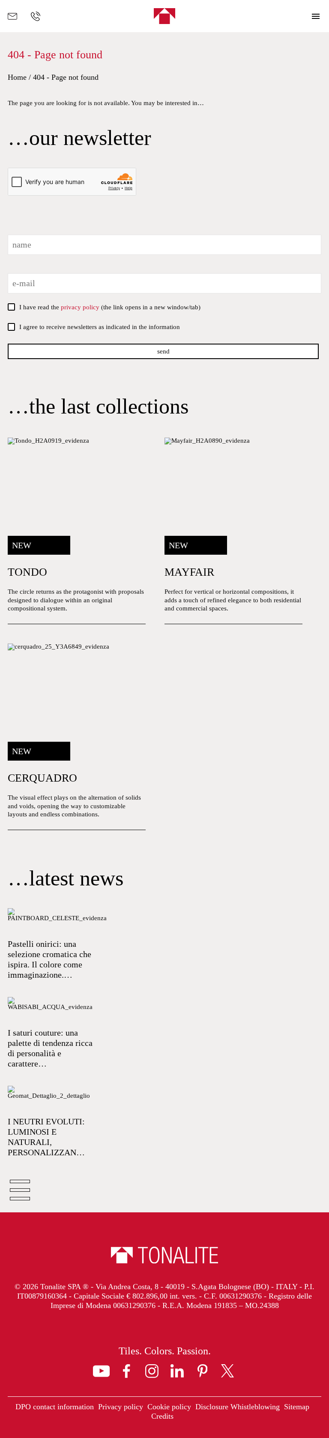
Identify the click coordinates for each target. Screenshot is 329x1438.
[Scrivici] (12, 16)
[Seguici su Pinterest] (202, 1370)
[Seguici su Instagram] (152, 1370)
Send (163, 351)
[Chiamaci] (35, 16)
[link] (77, 531)
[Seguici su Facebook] (126, 1370)
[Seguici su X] (227, 1370)
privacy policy (80, 307)
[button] (316, 16)
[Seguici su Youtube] (101, 1370)
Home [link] (17, 77)
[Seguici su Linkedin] (177, 1370)
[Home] (164, 16)
